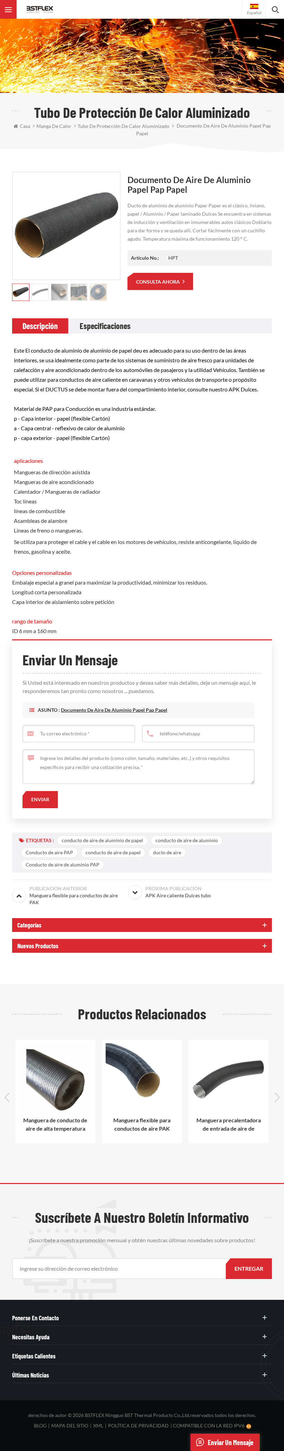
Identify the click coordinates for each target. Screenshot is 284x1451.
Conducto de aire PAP (49, 852)
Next (277, 1097)
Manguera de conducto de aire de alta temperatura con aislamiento (56, 1125)
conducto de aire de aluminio (187, 840)
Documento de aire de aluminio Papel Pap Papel (114, 710)
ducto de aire (167, 852)
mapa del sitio (69, 1425)
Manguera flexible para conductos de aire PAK (142, 1124)
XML (98, 1425)
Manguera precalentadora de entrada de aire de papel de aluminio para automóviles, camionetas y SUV (228, 1125)
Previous (7, 1097)
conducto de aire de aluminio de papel (102, 840)
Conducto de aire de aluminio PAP (62, 864)
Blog (40, 1425)
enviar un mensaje (231, 1442)
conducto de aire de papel (113, 852)
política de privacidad (138, 1425)
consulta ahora (158, 282)
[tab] (40, 326)
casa (25, 126)
